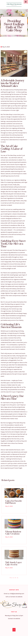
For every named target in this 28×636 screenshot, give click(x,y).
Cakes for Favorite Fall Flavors (13, 502)
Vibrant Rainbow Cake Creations (13, 532)
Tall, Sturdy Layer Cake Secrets (13, 563)
